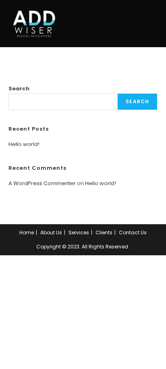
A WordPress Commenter (42, 183)
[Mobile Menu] (156, 23)
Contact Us (133, 232)
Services (78, 232)
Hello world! (23, 144)
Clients (103, 232)
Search (18, 88)
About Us (51, 232)
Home (26, 232)
